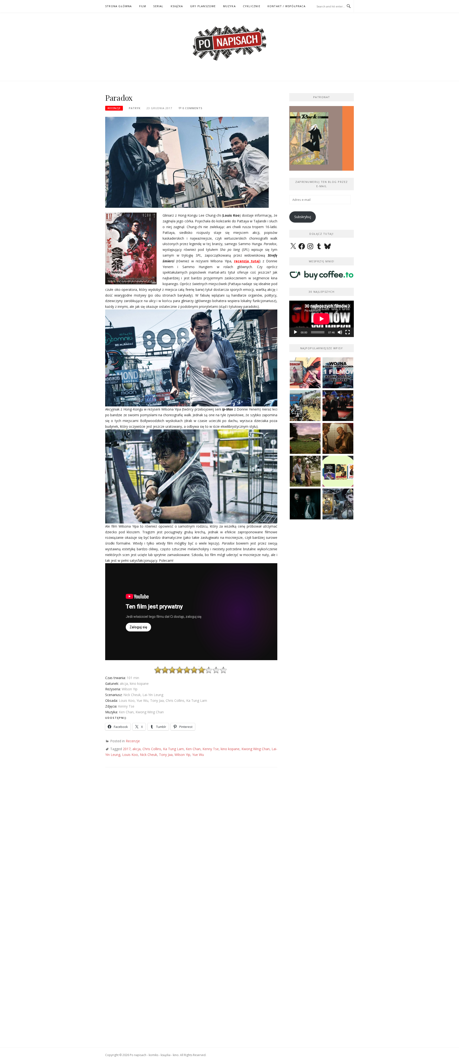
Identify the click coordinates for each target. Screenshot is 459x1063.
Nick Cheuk (148, 754)
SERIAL (158, 6)
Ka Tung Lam (173, 749)
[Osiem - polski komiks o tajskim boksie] (305, 373)
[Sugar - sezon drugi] (338, 406)
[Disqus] (191, 842)
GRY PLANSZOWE (203, 6)
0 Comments (192, 108)
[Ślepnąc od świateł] (338, 438)
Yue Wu (198, 754)
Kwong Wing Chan (255, 749)
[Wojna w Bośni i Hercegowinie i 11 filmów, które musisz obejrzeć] (338, 373)
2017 (127, 749)
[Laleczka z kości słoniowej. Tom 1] (305, 406)
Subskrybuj (302, 216)
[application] (321, 319)
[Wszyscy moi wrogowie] (305, 471)
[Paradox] (187, 162)
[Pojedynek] (305, 438)
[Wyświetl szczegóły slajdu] (321, 138)
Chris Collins (151, 749)
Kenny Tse (210, 749)
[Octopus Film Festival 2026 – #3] (338, 471)
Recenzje (114, 108)
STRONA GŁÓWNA (118, 6)
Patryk (135, 108)
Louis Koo (130, 754)
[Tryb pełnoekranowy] (347, 332)
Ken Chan (193, 749)
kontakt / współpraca (287, 6)
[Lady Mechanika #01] (338, 504)
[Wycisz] (340, 332)
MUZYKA (229, 6)
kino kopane (230, 749)
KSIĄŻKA (177, 6)
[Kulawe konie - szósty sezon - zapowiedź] (305, 504)
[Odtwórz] (295, 332)
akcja (136, 749)
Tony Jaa (166, 754)
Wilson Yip (182, 754)
